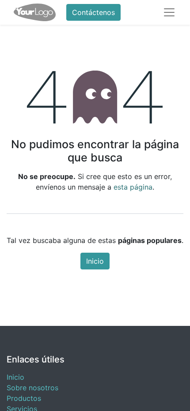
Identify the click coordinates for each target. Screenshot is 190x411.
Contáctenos (93, 12)
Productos (24, 398)
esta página (133, 187)
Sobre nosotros (32, 387)
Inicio (95, 261)
